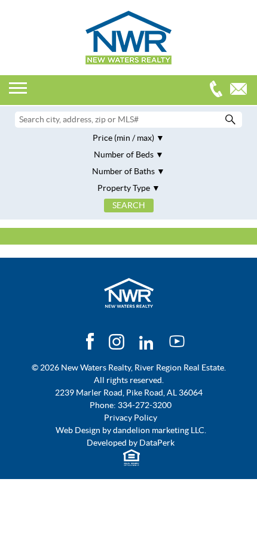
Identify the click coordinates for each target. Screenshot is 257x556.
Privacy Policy (130, 417)
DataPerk (157, 442)
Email (241, 90)
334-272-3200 (218, 90)
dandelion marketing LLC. (159, 430)
